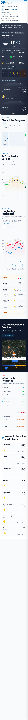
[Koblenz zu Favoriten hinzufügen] (13, 35)
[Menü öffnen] (25, 2)
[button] (5, 139)
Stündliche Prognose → (8, 68)
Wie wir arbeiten (5, 223)
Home (2, 6)
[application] (14, 184)
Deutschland (9, 6)
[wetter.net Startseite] (6, 2)
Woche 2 (10, 226)
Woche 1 (4, 226)
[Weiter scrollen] (24, 139)
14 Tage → (13, 66)
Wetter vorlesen (20, 32)
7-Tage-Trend (6, 66)
